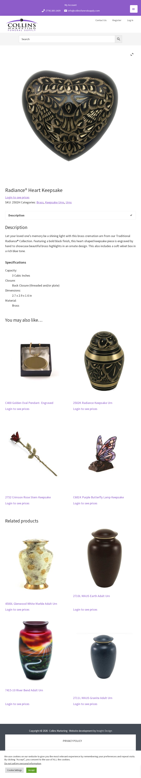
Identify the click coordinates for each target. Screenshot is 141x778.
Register (116, 20)
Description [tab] (16, 215)
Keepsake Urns (54, 202)
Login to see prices (17, 197)
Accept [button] (31, 770)
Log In (130, 20)
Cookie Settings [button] (14, 770)
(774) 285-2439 (53, 10)
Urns (69, 202)
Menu (134, 9)
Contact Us (101, 20)
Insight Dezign (104, 730)
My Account (71, 5)
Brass (40, 202)
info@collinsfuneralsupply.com (84, 10)
